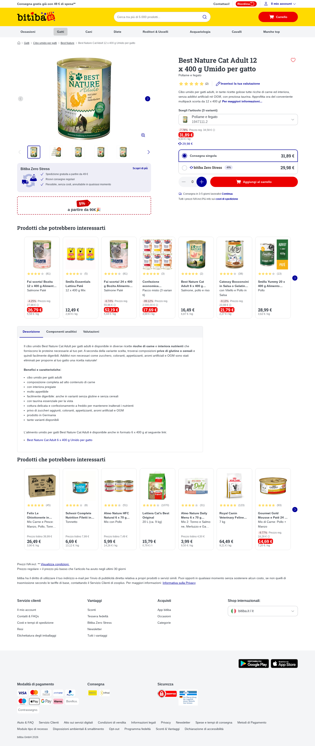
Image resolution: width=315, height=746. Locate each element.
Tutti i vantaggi (97, 635)
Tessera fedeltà (97, 616)
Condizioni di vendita (112, 722)
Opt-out (114, 729)
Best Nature (67, 43)
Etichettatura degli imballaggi (36, 635)
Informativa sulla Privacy (179, 583)
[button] (280, 3)
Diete (117, 31)
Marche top (271, 31)
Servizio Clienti (49, 722)
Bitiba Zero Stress (99, 622)
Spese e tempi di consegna (213, 722)
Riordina (243, 4)
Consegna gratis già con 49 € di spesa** (46, 4)
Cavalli (237, 31)
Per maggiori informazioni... (242, 101)
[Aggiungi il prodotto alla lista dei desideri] (293, 60)
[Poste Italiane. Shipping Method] (92, 693)
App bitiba (164, 609)
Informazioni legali (143, 722)
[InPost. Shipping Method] (104, 693)
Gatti (60, 31)
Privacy (166, 722)
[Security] (167, 694)
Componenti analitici (61, 331)
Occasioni (28, 31)
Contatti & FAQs (28, 616)
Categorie (164, 622)
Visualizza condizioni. (55, 564)
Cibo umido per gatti (45, 43)
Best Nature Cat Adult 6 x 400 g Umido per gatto (59, 440)
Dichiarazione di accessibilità (204, 729)
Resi (20, 629)
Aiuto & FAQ (25, 722)
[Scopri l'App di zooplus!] (253, 667)
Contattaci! (221, 4)
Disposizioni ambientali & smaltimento (78, 729)
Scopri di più (140, 168)
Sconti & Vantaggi (168, 729)
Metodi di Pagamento (251, 722)
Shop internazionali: (244, 600)
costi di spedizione (227, 198)
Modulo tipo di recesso (32, 729)
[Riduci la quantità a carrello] (183, 182)
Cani (89, 31)
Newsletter (94, 629)
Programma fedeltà (137, 729)
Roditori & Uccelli (155, 31)
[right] (147, 98)
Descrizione (31, 331)
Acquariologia (200, 31)
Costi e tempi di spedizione (35, 622)
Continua (227, 193)
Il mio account (26, 609)
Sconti (91, 609)
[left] (20, 98)
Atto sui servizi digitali (78, 722)
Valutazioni (91, 331)
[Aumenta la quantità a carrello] (201, 182)
